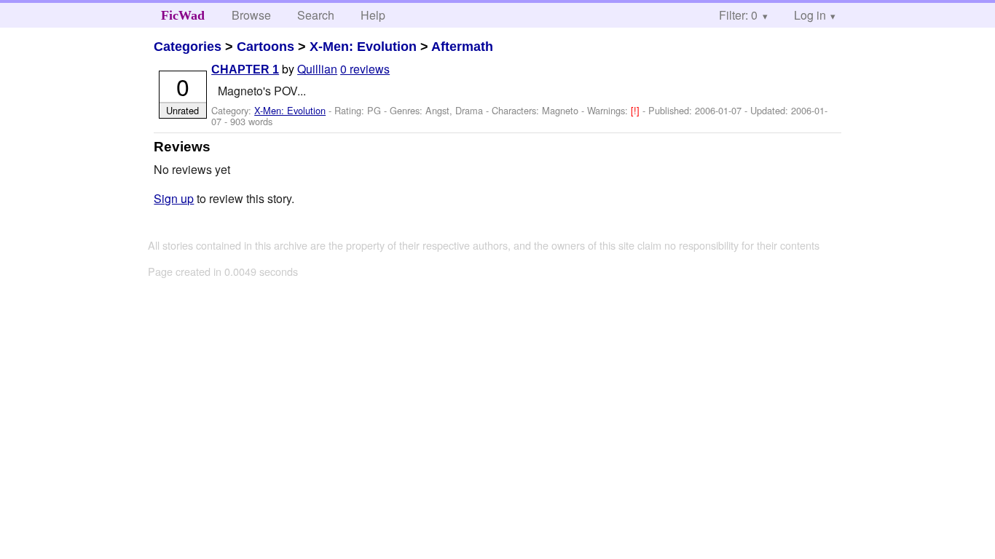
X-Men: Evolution (363, 46)
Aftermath (462, 46)
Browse (251, 15)
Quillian (317, 68)
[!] (636, 110)
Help (373, 15)
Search (315, 15)
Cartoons (265, 46)
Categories (187, 46)
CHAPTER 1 (245, 69)
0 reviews (365, 68)
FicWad (183, 15)
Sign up (174, 198)
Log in (810, 15)
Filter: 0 (738, 15)
